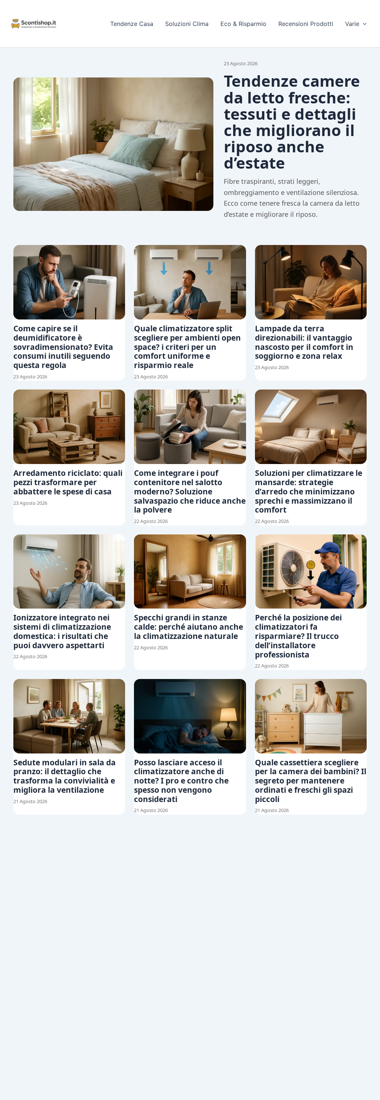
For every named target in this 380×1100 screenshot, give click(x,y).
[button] (363, 24)
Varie (352, 23)
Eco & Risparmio (243, 23)
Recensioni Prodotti (305, 23)
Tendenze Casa (131, 23)
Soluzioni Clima (187, 23)
